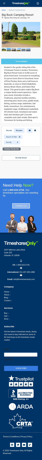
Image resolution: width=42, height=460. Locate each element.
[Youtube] (24, 445)
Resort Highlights (21, 61)
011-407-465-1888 (27, 272)
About (6, 295)
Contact (7, 300)
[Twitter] (18, 445)
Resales (19, 130)
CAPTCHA (9, 360)
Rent (6, 319)
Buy (5, 313)
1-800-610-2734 (23, 265)
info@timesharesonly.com (24, 279)
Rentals (9, 130)
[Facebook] (12, 445)
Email (6, 349)
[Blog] (30, 445)
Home (6, 292)
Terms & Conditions (11, 437)
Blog (6, 298)
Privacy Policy (27, 437)
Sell (5, 316)
